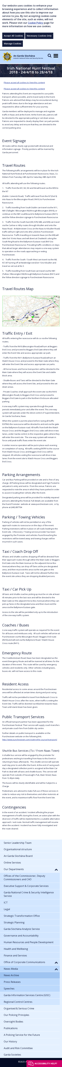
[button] (56, 869)
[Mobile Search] (49, 55)
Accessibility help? (46, 1063)
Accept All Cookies (13, 35)
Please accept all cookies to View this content (24, 82)
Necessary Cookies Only (39, 35)
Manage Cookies (12, 43)
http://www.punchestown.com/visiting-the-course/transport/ (29, 739)
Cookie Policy (35, 22)
